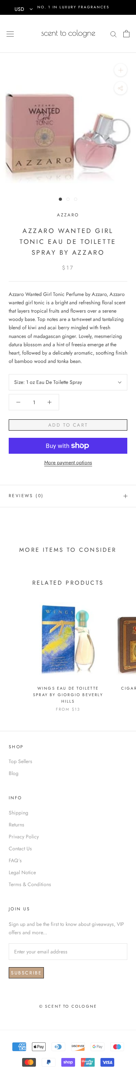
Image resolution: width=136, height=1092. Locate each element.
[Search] (113, 33)
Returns (16, 824)
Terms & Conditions (30, 884)
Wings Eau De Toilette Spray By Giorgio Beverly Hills (68, 694)
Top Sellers (20, 761)
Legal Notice (22, 872)
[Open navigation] (10, 34)
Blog (13, 773)
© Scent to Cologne (68, 1006)
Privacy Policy (24, 836)
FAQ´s (15, 860)
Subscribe (26, 972)
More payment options (68, 462)
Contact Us (20, 848)
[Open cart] (126, 33)
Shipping (18, 812)
